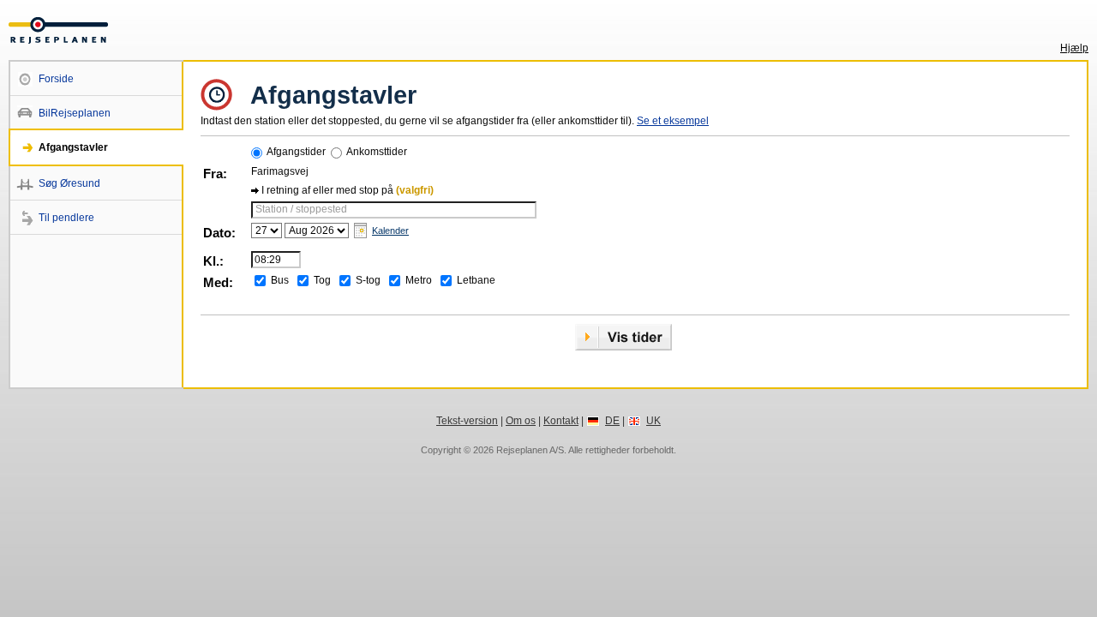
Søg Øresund (69, 183)
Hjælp (1074, 48)
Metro (418, 280)
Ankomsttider (376, 152)
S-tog (368, 280)
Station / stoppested (301, 209)
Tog (322, 280)
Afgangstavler (73, 147)
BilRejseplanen (75, 113)
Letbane (476, 280)
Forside (56, 79)
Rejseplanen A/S (530, 450)
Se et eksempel (673, 121)
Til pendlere (66, 218)
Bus (280, 280)
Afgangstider (296, 152)
